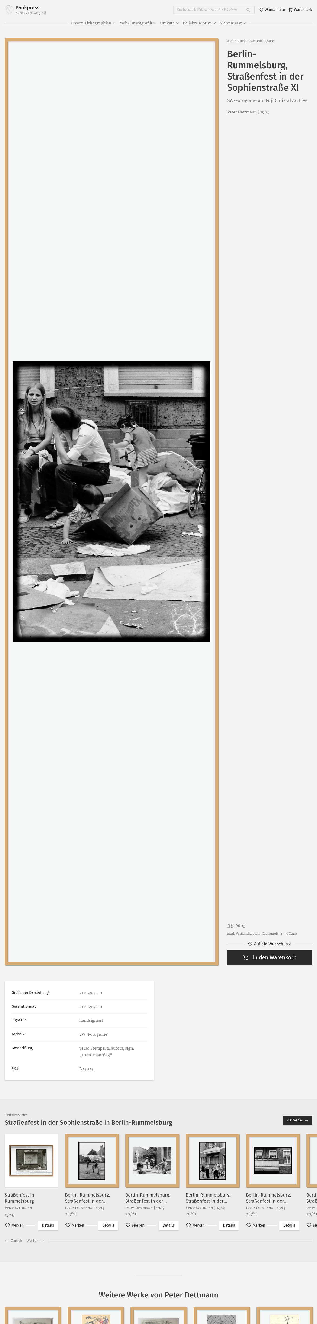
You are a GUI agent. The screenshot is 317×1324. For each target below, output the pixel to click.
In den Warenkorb (274, 957)
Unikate (167, 23)
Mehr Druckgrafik (135, 23)
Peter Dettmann (242, 112)
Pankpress (31, 10)
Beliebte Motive (197, 23)
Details (48, 1225)
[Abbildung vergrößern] (111, 501)
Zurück (16, 1240)
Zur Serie (294, 1120)
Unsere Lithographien (91, 23)
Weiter (32, 1240)
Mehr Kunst (231, 23)
